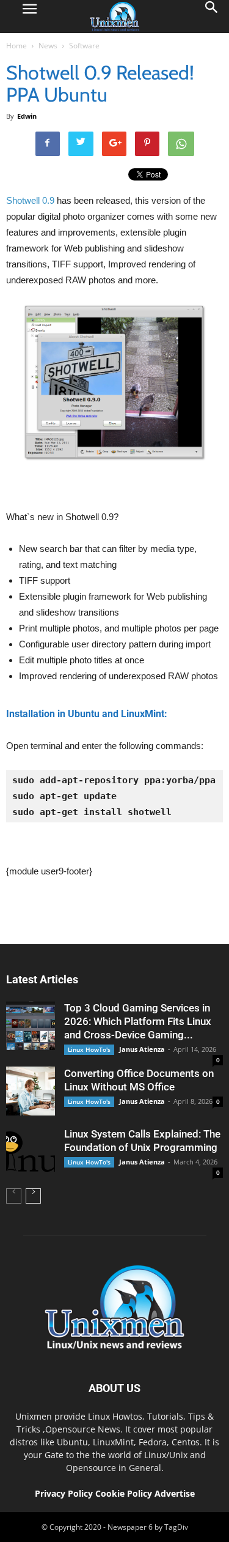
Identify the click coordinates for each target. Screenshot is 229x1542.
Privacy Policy (64, 1493)
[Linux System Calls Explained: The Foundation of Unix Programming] (30, 1151)
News (47, 45)
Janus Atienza (142, 1049)
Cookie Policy (124, 1493)
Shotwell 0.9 (30, 200)
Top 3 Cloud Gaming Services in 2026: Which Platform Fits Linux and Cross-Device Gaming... (137, 1021)
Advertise (174, 1493)
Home (16, 45)
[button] (212, 16)
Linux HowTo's (89, 1049)
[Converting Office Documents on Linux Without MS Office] (30, 1091)
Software (84, 45)
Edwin (27, 116)
